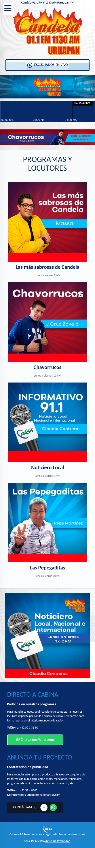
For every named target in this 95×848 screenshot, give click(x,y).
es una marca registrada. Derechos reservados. (48, 834)
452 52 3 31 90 (29, 727)
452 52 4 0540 (28, 790)
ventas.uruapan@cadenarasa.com (38, 795)
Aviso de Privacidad (57, 841)
